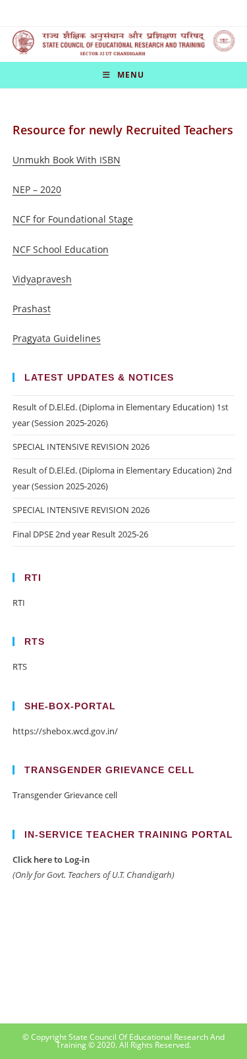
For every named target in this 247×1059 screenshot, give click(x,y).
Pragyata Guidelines (57, 338)
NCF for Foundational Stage (73, 219)
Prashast (32, 308)
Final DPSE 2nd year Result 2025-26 (80, 534)
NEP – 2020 (37, 189)
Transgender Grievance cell (65, 795)
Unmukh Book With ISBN (67, 159)
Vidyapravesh (42, 279)
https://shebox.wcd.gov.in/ (65, 731)
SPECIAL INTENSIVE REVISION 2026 (81, 446)
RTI (19, 603)
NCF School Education (61, 249)
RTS (20, 666)
